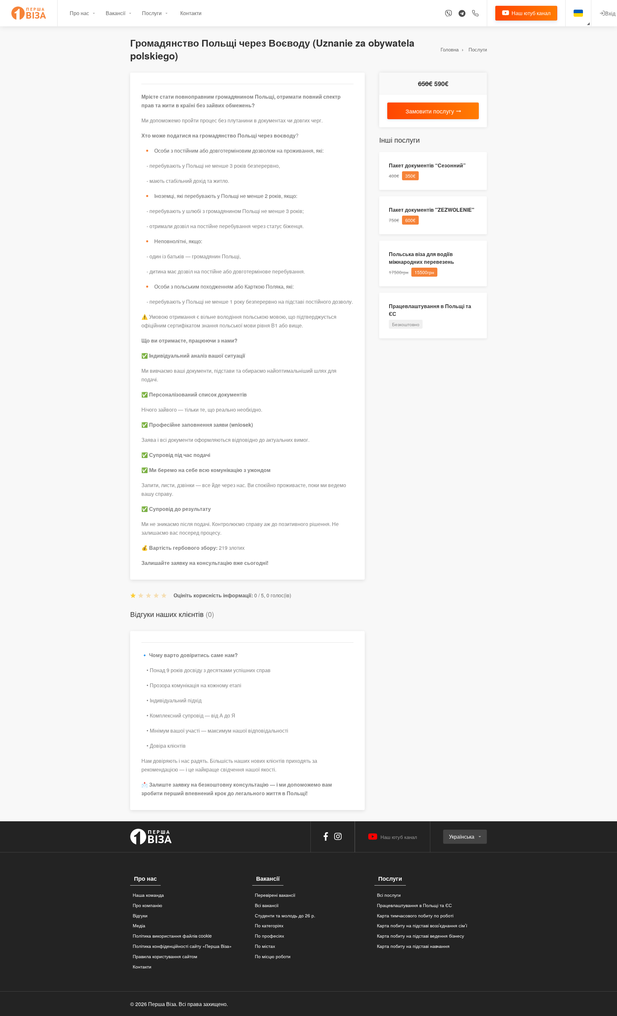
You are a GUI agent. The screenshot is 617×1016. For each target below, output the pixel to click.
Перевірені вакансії (275, 895)
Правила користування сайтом (165, 956)
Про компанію (147, 905)
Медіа (139, 925)
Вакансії (115, 13)
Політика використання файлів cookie (172, 935)
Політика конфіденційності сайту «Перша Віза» (182, 946)
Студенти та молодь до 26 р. (285, 915)
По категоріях (269, 925)
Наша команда (148, 895)
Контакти (190, 13)
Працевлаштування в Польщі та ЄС (414, 905)
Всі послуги (389, 895)
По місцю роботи (273, 956)
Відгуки (140, 915)
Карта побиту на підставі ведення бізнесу (420, 935)
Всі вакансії (267, 905)
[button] (465, 837)
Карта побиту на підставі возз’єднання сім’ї (422, 925)
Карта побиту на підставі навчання (413, 946)
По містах (265, 946)
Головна (450, 49)
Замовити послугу (430, 111)
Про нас (79, 13)
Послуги (152, 13)
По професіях (269, 935)
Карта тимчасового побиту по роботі (415, 915)
